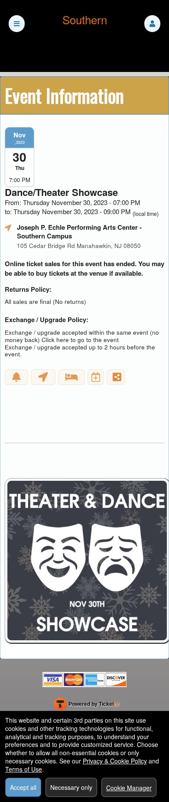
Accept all (23, 787)
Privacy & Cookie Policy (115, 760)
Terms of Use (23, 769)
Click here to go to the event (80, 340)
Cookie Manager (129, 787)
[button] (152, 23)
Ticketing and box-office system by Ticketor (86, 706)
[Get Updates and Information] (16, 377)
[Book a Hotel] (71, 377)
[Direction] (43, 377)
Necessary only (71, 787)
